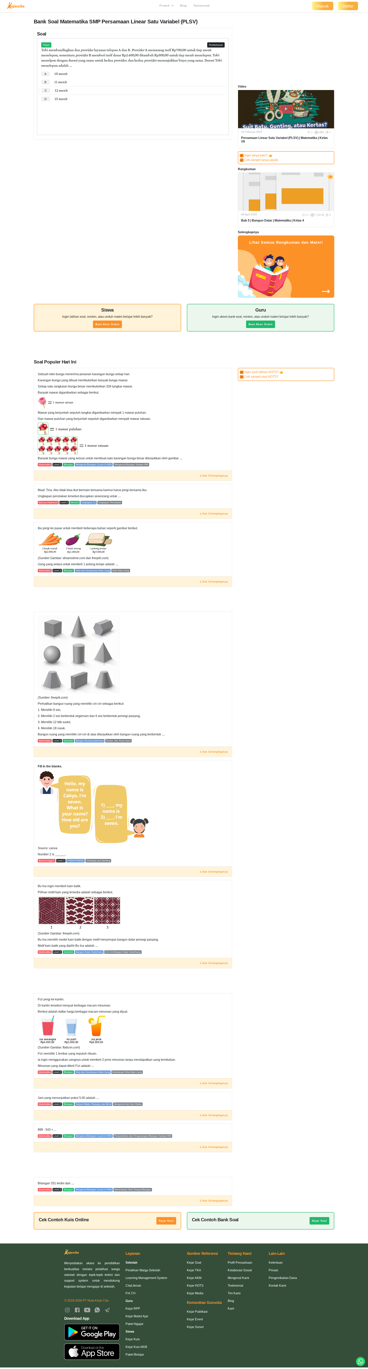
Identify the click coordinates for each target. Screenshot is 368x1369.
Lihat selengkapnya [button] (214, 475)
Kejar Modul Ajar (137, 1316)
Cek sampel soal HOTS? (259, 376)
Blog (183, 5)
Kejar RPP (133, 1308)
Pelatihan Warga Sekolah (143, 1270)
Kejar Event (195, 1319)
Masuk (323, 6)
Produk (165, 5)
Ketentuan (276, 1262)
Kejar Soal (319, 1220)
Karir (231, 1308)
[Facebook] (77, 1310)
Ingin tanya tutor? (255, 155)
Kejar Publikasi (197, 1311)
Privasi (273, 1270)
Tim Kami (234, 1293)
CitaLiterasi (133, 1285)
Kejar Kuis (166, 1220)
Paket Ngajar (134, 1324)
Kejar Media (195, 1293)
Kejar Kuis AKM (136, 1346)
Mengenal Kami (238, 1278)
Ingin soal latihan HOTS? (260, 372)
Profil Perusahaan (240, 1262)
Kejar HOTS (195, 1285)
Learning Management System (146, 1278)
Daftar (348, 6)
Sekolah (131, 1262)
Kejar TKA (194, 1270)
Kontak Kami (277, 1285)
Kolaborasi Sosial (240, 1270)
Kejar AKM (194, 1278)
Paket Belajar (135, 1354)
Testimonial (201, 5)
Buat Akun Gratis (107, 324)
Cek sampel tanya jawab (259, 160)
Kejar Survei (195, 1327)
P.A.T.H (131, 1293)
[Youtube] (87, 1310)
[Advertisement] (133, 114)
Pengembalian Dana (283, 1278)
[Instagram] (67, 1310)
